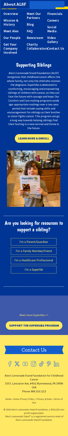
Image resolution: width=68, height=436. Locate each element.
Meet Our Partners (34, 16)
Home (8, 399)
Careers (53, 20)
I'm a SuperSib (34, 269)
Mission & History (10, 22)
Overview (10, 14)
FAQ (30, 31)
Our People (11, 38)
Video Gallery (52, 40)
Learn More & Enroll (33, 138)
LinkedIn (56, 364)
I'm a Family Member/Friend (34, 251)
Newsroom (35, 38)
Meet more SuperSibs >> (34, 315)
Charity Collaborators (37, 46)
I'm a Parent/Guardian (33, 242)
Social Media (52, 29)
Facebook (9, 364)
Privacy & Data (44, 399)
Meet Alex (11, 31)
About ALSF (14, 4)
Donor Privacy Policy (24, 399)
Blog (30, 24)
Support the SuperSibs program (34, 325)
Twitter (17, 364)
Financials (55, 14)
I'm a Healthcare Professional (33, 260)
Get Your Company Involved (10, 48)
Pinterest (49, 364)
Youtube (25, 364)
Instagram (33, 364)
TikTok (41, 364)
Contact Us (55, 48)
